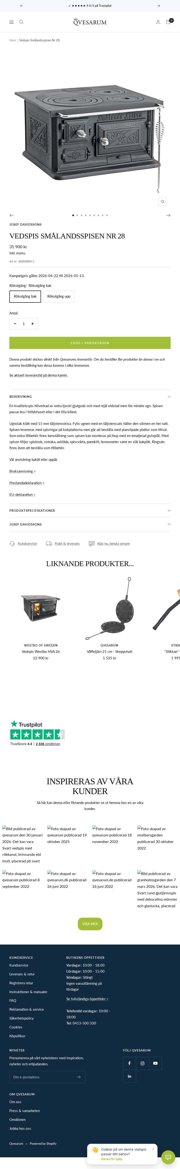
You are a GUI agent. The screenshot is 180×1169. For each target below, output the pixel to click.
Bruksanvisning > (22, 471)
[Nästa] (169, 215)
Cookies (15, 1027)
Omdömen (17, 1119)
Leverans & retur (22, 974)
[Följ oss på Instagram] (142, 1063)
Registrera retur (21, 983)
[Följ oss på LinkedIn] (129, 1076)
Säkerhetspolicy (21, 1018)
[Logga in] (158, 22)
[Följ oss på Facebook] (129, 1063)
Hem (12, 40)
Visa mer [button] (90, 924)
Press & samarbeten (24, 1111)
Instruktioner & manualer (28, 992)
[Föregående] (11, 215)
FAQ (12, 1000)
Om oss (15, 1102)
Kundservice (27, 543)
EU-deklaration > (22, 494)
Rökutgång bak (25, 296)
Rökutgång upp (58, 296)
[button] (22, 845)
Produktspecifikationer (32, 510)
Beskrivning (20, 396)
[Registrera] (79, 1077)
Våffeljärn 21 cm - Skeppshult (109, 651)
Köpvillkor (17, 1036)
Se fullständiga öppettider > (87, 999)
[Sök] (21, 22)
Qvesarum (109, 645)
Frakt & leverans (67, 543)
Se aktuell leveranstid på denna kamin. (38, 375)
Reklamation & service (26, 1009)
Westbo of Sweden (41, 645)
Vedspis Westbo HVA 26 (41, 651)
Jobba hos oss (20, 1128)
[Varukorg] (168, 22)
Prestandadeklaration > (27, 483)
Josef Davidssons (25, 224)
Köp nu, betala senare (113, 543)
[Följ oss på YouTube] (155, 1063)
